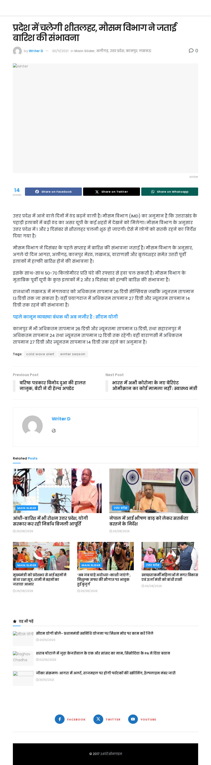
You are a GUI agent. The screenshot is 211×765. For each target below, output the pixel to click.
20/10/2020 (47, 640)
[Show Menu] (195, 7)
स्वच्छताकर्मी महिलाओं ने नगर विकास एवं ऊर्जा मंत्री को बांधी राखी (170, 577)
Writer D (36, 50)
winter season (72, 354)
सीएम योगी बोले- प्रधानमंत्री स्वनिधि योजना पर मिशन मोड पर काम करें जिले (94, 633)
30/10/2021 (46, 680)
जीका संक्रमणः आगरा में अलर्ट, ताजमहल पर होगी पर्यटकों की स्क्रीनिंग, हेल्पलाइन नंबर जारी (105, 673)
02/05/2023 (47, 660)
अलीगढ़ (102, 50)
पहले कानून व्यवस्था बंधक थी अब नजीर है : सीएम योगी (65, 317)
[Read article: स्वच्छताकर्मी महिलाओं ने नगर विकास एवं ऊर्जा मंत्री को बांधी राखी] (170, 556)
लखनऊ (145, 50)
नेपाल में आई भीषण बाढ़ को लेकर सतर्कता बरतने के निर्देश (148, 521)
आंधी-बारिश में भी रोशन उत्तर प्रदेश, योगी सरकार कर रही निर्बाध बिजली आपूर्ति (50, 521)
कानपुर (131, 50)
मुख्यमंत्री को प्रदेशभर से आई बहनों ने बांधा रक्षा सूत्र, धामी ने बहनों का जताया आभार (39, 580)
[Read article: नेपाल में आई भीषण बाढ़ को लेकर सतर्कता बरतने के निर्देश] (153, 491)
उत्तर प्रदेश (117, 50)
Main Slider (84, 50)
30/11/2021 (60, 50)
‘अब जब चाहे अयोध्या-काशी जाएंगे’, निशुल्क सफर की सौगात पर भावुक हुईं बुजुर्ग (103, 580)
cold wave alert (40, 354)
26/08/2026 (24, 531)
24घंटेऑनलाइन (111, 754)
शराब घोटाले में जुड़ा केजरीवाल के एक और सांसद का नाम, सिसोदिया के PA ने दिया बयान (103, 653)
